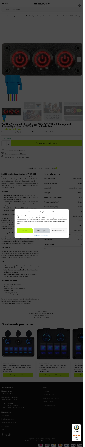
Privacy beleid (44, 235)
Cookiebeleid (37, 235)
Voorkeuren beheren (58, 231)
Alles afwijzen (41, 231)
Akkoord (24, 231)
